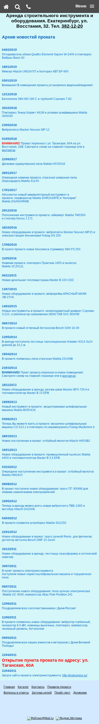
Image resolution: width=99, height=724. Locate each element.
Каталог (23, 687)
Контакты (37, 687)
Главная (9, 687)
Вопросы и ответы (16, 692)
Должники (80, 692)
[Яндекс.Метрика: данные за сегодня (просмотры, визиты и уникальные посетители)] (69, 718)
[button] (85, 6)
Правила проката (59, 687)
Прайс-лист (62, 692)
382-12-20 (72, 26)
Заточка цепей (42, 692)
